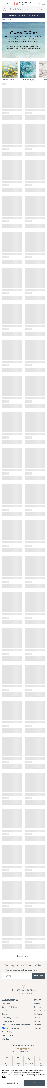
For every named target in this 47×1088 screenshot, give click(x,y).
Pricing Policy (7, 1032)
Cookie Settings (30, 1075)
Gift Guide (38, 1017)
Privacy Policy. (37, 980)
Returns (5, 1014)
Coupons (37, 1024)
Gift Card (37, 1021)
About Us (37, 1003)
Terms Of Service (28, 980)
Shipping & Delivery (9, 1007)
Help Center (6, 1003)
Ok (34, 1083)
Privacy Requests (12, 1028)
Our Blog (37, 1007)
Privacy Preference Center (11, 1021)
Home (3, 19)
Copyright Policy (8, 1035)
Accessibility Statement (11, 1017)
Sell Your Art (39, 1014)
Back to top (22, 956)
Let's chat (5, 1039)
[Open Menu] (3, 3)
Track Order (6, 1010)
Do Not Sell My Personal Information (16, 1024)
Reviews (37, 1028)
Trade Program (39, 1010)
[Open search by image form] (5, 9)
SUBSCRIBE (38, 976)
